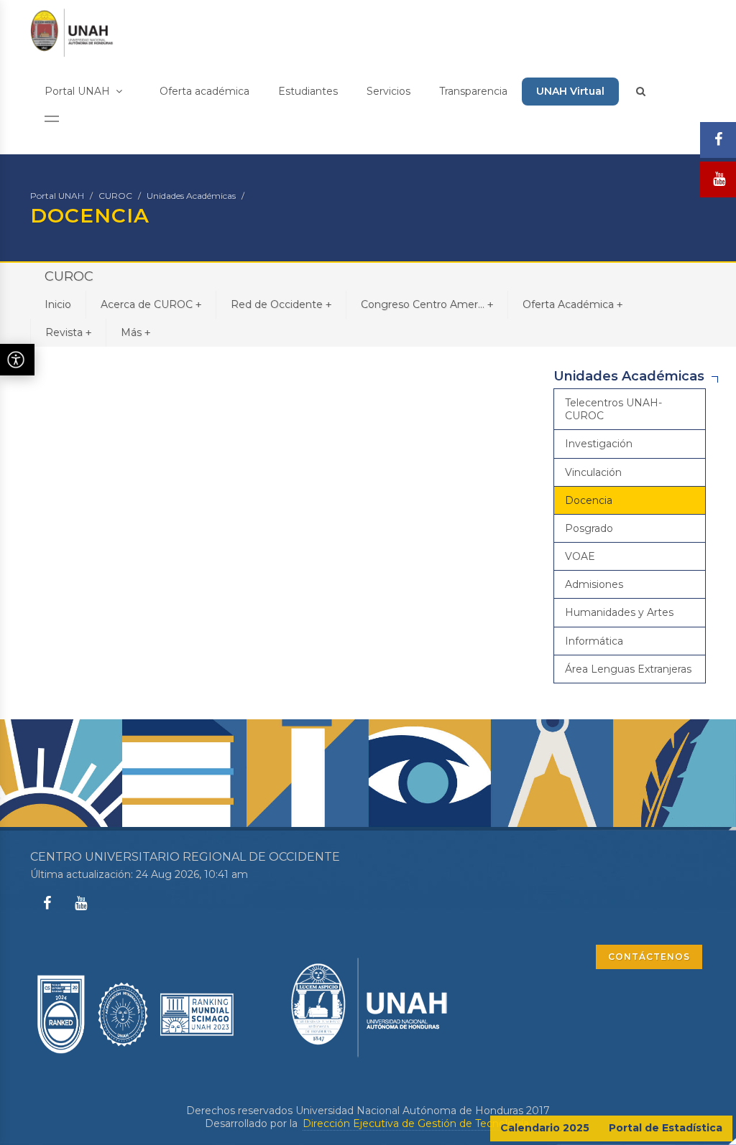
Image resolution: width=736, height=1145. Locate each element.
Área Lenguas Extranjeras (628, 669)
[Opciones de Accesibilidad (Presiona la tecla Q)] (17, 359)
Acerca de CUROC (151, 304)
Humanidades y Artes (619, 612)
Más (135, 332)
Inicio (58, 304)
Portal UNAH (79, 91)
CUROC (115, 195)
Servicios (388, 91)
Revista (68, 332)
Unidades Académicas (191, 195)
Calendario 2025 (544, 1127)
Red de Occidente (281, 304)
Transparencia (473, 91)
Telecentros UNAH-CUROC (613, 409)
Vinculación (593, 472)
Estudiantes (308, 91)
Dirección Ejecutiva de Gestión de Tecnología (416, 1123)
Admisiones (594, 584)
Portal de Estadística (665, 1127)
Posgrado (589, 528)
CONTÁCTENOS (649, 956)
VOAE (580, 556)
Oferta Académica (572, 304)
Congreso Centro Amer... (427, 304)
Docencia (588, 500)
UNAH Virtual (570, 91)
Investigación (598, 443)
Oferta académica (204, 91)
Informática (594, 641)
